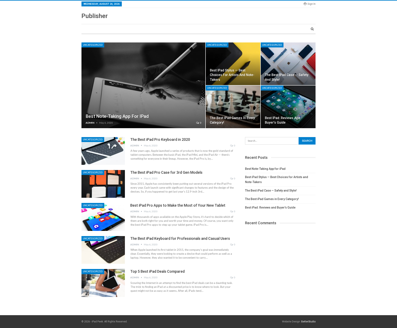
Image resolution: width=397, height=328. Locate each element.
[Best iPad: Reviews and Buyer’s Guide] (288, 106)
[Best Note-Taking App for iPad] (143, 85)
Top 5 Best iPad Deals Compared (157, 271)
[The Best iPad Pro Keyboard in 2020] (103, 151)
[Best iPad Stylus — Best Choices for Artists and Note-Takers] (233, 63)
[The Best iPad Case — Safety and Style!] (288, 63)
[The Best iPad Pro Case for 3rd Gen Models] (103, 184)
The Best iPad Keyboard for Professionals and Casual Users (180, 238)
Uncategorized (93, 44)
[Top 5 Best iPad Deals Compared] (103, 283)
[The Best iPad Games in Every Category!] (233, 106)
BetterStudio (308, 321)
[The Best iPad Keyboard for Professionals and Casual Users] (103, 250)
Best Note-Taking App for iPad (117, 116)
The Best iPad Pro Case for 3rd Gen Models (166, 172)
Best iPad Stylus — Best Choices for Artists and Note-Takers (232, 74)
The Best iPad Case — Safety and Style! (271, 190)
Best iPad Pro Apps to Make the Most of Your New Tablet (177, 205)
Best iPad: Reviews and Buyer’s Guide (270, 207)
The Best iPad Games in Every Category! (272, 199)
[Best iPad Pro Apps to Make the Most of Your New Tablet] (103, 217)
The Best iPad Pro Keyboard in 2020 (160, 139)
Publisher (94, 15)
